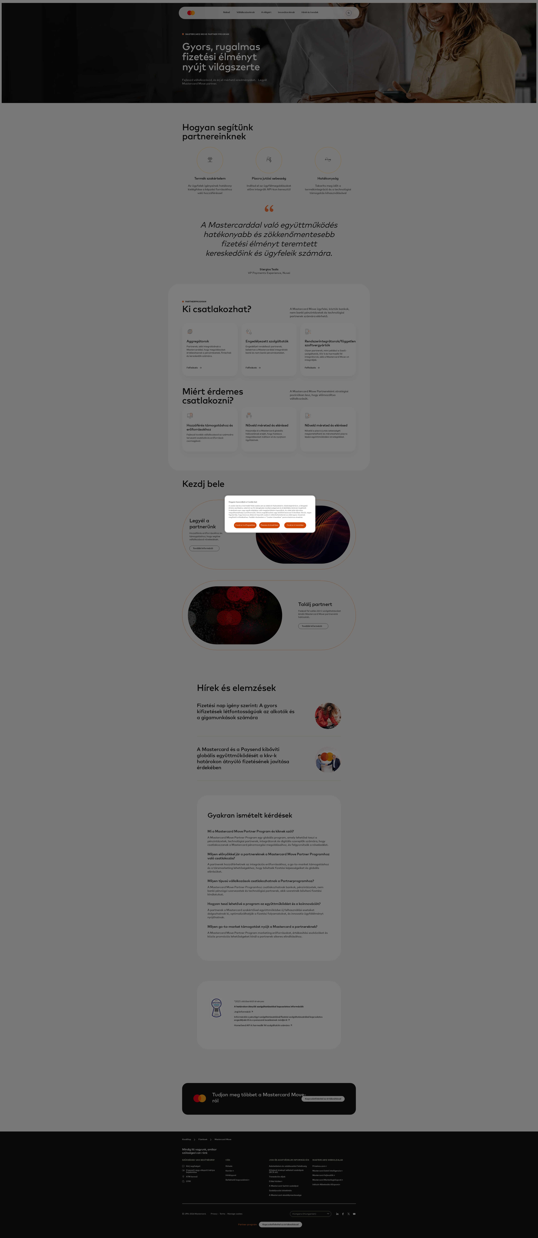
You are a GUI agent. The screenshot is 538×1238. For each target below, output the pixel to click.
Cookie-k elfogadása (245, 525)
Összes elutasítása (269, 525)
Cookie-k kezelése (295, 525)
